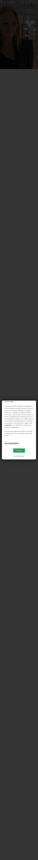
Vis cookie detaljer (19, 456)
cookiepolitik (7, 425)
